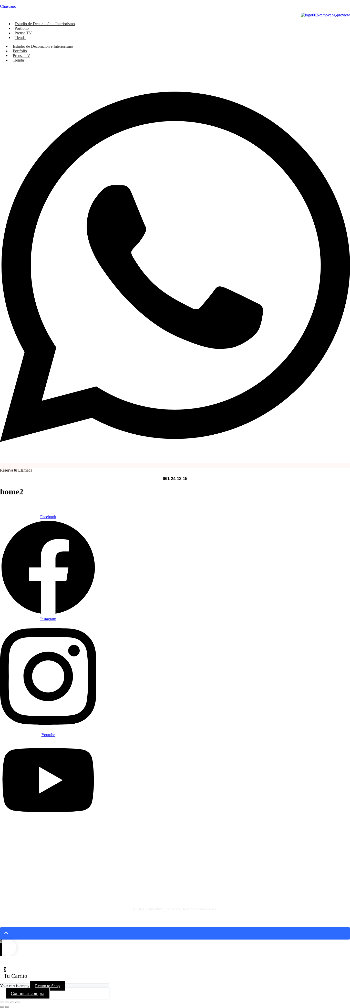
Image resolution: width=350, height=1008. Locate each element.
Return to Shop (47, 986)
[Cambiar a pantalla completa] (7, 1002)
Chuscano (8, 6)
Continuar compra (27, 993)
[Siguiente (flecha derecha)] (7, 1007)
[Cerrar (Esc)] (17, 1002)
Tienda (20, 37)
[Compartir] (12, 1002)
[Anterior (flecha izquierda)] (2, 1007)
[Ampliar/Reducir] (2, 1002)
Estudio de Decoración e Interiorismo (45, 24)
